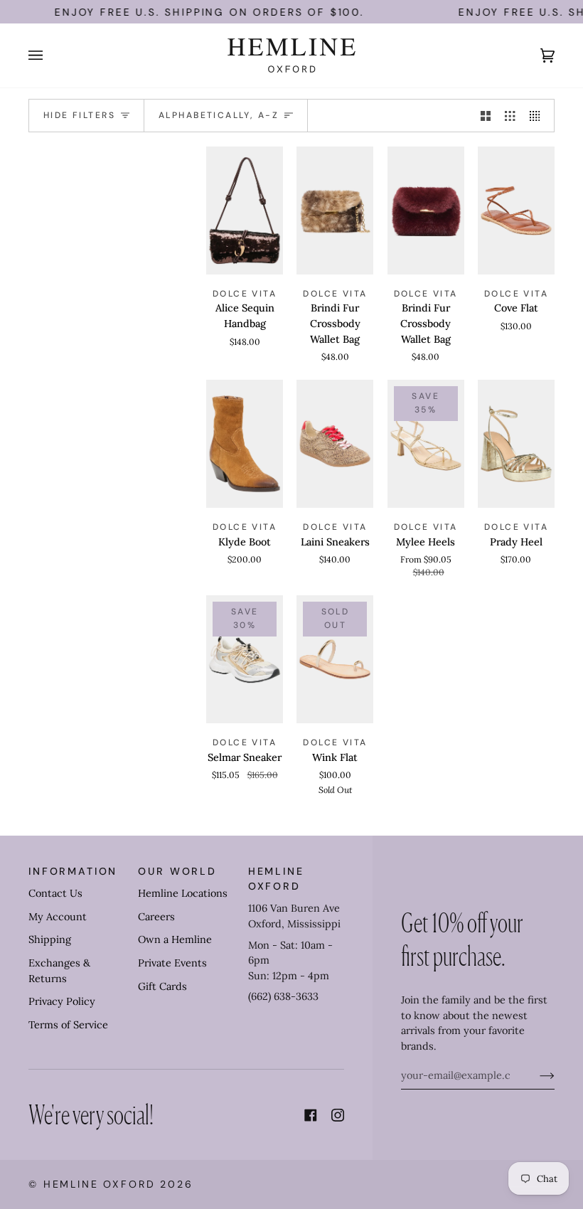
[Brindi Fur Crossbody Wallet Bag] (334, 211)
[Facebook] (310, 1115)
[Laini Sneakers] (334, 444)
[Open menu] (49, 55)
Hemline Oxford (99, 1184)
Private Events (172, 963)
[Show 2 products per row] (486, 116)
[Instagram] (337, 1115)
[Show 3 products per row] (510, 116)
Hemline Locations (183, 893)
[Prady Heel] (516, 444)
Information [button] (72, 871)
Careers (156, 916)
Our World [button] (177, 871)
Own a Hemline (175, 939)
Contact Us (55, 893)
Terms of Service (68, 1024)
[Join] (536, 1075)
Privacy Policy (61, 1001)
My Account (57, 916)
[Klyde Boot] (244, 444)
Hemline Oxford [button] (276, 879)
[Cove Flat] (516, 211)
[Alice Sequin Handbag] (244, 211)
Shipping (49, 939)
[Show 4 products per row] (538, 116)
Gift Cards (162, 986)
